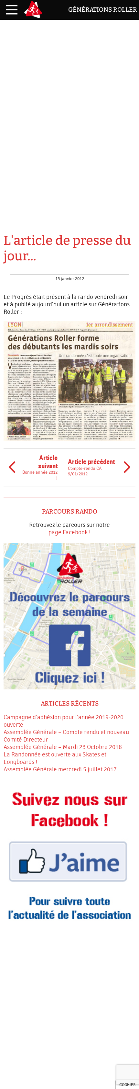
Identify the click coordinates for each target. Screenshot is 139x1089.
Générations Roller (102, 9)
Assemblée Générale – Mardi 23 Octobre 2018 (63, 747)
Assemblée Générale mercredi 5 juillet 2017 (60, 769)
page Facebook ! (69, 532)
